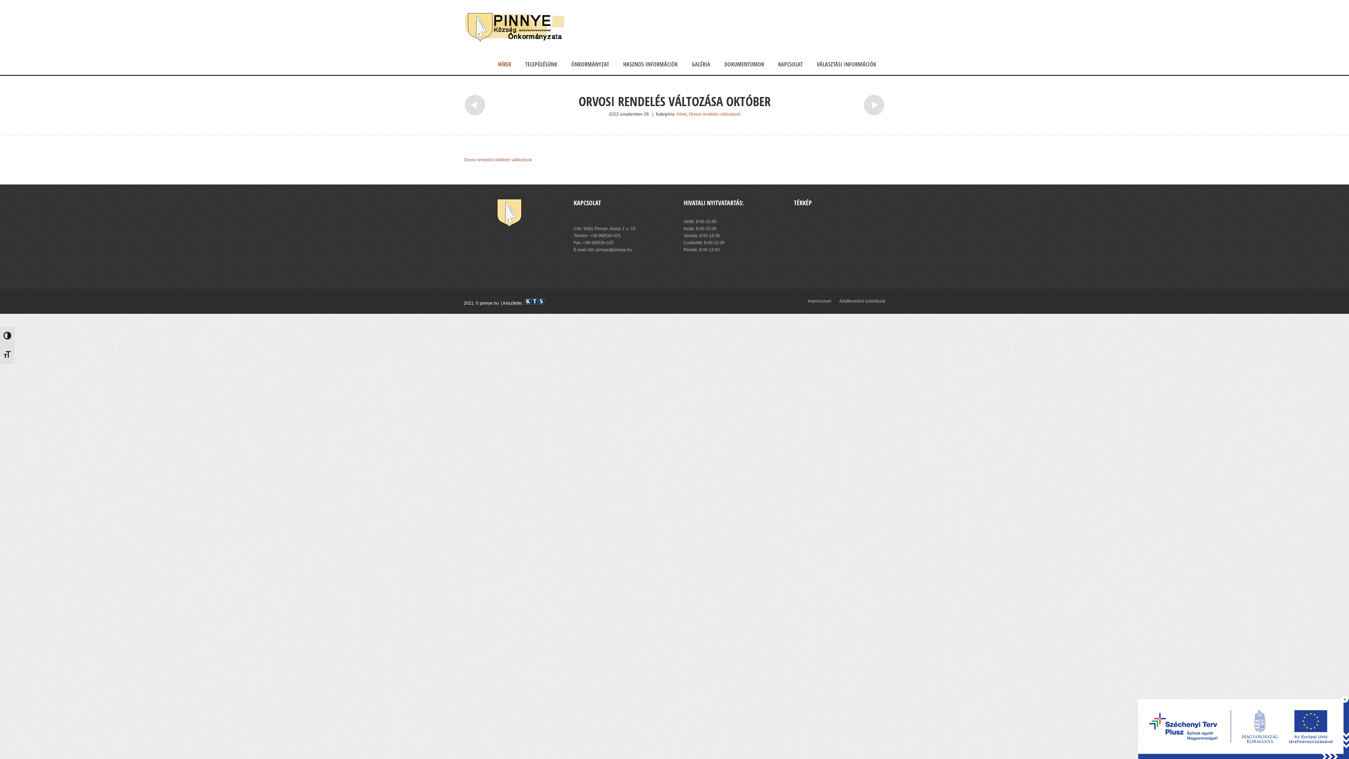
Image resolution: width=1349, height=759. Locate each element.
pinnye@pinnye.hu (613, 249)
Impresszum (819, 301)
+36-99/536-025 (605, 235)
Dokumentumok (744, 64)
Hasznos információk (650, 64)
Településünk (541, 64)
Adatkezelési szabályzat (862, 301)
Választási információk (846, 64)
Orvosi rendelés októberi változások (498, 159)
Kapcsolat (790, 64)
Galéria (701, 64)
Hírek (504, 64)
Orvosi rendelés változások (715, 114)
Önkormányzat (590, 64)
